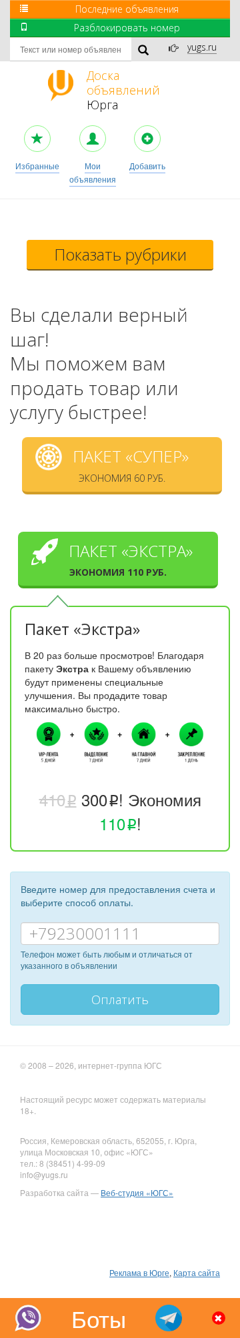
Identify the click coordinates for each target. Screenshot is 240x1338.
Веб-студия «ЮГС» (137, 1192)
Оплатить (120, 999)
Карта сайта (196, 1272)
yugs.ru (202, 47)
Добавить (147, 165)
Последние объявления (127, 9)
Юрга (123, 90)
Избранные (37, 165)
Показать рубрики (120, 254)
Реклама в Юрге (139, 1272)
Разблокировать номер (127, 27)
